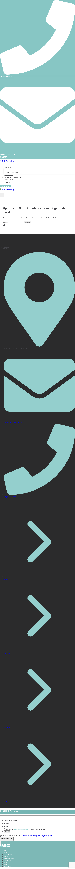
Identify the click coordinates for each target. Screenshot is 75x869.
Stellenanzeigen (5, 186)
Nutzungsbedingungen (45, 836)
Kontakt (8, 182)
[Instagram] (2, 158)
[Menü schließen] (0, 842)
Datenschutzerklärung (21, 829)
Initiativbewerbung (13, 177)
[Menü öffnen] (2, 195)
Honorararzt (10, 180)
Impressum (7, 653)
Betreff (6, 826)
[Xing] (7, 158)
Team (8, 169)
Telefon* (7, 823)
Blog (5, 801)
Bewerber (9, 175)
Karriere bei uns (12, 172)
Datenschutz (8, 727)
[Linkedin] (5, 158)
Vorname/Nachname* (11, 820)
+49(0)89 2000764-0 (10, 497)
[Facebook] (0, 158)
